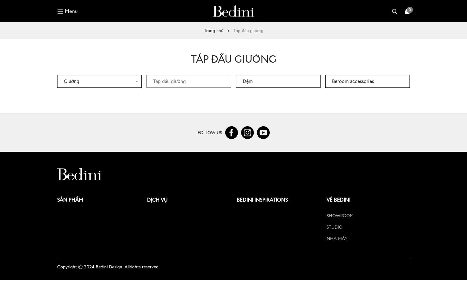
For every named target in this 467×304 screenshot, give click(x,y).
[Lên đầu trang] (456, 293)
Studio (334, 227)
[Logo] (233, 11)
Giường (71, 81)
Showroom (340, 215)
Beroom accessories (353, 81)
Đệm (248, 81)
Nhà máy (337, 238)
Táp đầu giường (169, 81)
